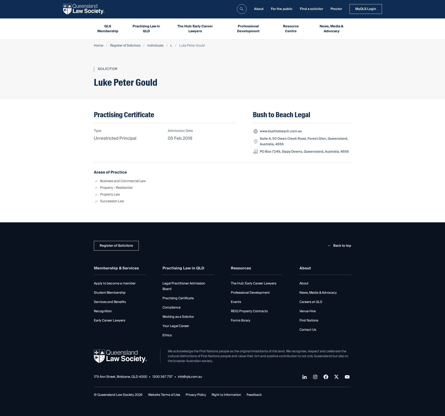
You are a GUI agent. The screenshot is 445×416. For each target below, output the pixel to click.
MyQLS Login (365, 9)
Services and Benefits (110, 302)
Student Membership (110, 293)
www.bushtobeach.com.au (281, 131)
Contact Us (307, 330)
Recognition (103, 311)
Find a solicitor (311, 9)
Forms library (240, 320)
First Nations (308, 320)
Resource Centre (291, 29)
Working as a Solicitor (178, 317)
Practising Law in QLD (146, 29)
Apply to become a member (115, 283)
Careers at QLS (310, 302)
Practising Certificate (178, 298)
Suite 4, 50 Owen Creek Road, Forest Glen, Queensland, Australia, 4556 (304, 141)
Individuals (155, 45)
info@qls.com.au (190, 377)
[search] (242, 9)
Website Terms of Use (164, 395)
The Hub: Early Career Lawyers (195, 29)
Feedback (254, 395)
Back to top (342, 246)
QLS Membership (107, 29)
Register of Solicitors (125, 45)
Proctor (336, 9)
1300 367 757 (162, 377)
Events (236, 302)
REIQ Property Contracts (249, 311)
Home (98, 45)
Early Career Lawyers (109, 320)
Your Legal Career (175, 326)
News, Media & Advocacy (331, 29)
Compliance (171, 307)
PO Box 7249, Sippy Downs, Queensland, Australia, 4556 (304, 151)
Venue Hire (307, 311)
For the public (281, 9)
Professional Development (248, 29)
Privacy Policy (196, 395)
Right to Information (226, 395)
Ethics (167, 335)
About (259, 9)
